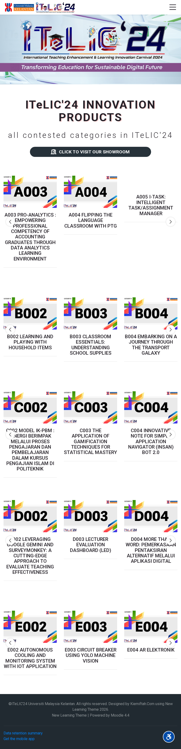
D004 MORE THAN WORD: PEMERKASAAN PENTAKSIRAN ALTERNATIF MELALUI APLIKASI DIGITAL (151, 550)
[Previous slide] (10, 221)
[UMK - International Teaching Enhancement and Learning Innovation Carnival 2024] (39, 7)
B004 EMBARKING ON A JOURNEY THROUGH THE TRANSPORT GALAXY (151, 345)
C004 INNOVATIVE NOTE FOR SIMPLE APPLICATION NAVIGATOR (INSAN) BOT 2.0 (151, 441)
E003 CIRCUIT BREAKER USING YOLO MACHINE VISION (90, 655)
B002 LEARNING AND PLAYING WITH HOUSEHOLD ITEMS (30, 342)
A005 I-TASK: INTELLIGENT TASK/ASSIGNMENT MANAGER (150, 223)
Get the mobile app (19, 739)
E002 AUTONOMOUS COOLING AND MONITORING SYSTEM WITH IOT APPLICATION (30, 658)
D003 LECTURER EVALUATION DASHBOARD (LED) (90, 545)
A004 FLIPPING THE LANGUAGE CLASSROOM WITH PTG (90, 220)
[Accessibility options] (169, 737)
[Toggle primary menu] (172, 7)
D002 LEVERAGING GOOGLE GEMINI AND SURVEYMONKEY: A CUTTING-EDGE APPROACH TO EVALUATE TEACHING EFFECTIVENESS (30, 556)
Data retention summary (23, 733)
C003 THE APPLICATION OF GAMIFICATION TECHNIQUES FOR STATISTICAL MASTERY (90, 441)
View (30, 191)
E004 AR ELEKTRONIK (151, 650)
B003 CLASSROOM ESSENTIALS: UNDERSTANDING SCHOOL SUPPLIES (90, 345)
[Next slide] (170, 221)
